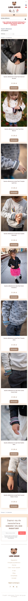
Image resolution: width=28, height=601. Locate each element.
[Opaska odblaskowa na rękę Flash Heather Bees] (14, 423)
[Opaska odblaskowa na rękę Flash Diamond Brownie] (14, 57)
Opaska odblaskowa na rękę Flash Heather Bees (14, 443)
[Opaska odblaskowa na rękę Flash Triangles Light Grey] (14, 161)
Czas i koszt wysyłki (14, 567)
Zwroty (14, 565)
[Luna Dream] (14, 5)
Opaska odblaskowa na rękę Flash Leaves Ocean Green (14, 391)
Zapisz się (22, 533)
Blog (14, 573)
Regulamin (14, 560)
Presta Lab (18, 595)
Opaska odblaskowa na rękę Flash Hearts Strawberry (14, 286)
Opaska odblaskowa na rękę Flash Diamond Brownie (14, 77)
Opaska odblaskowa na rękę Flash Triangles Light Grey (14, 182)
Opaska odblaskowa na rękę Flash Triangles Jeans (14, 339)
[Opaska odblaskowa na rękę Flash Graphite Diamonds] (14, 213)
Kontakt (14, 578)
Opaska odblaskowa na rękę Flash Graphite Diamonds (14, 234)
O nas (14, 570)
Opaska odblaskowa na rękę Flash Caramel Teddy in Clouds (14, 496)
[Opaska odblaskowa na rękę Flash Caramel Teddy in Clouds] (14, 475)
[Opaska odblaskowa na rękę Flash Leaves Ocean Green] (14, 370)
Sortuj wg (3, 33)
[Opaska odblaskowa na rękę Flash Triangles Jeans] (14, 318)
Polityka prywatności (14, 562)
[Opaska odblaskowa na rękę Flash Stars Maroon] (14, 109)
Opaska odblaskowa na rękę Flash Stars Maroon (14, 129)
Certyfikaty (14, 575)
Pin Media (14, 596)
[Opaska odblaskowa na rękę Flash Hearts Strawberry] (14, 266)
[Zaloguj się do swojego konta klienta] (14, 11)
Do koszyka (14, 87)
